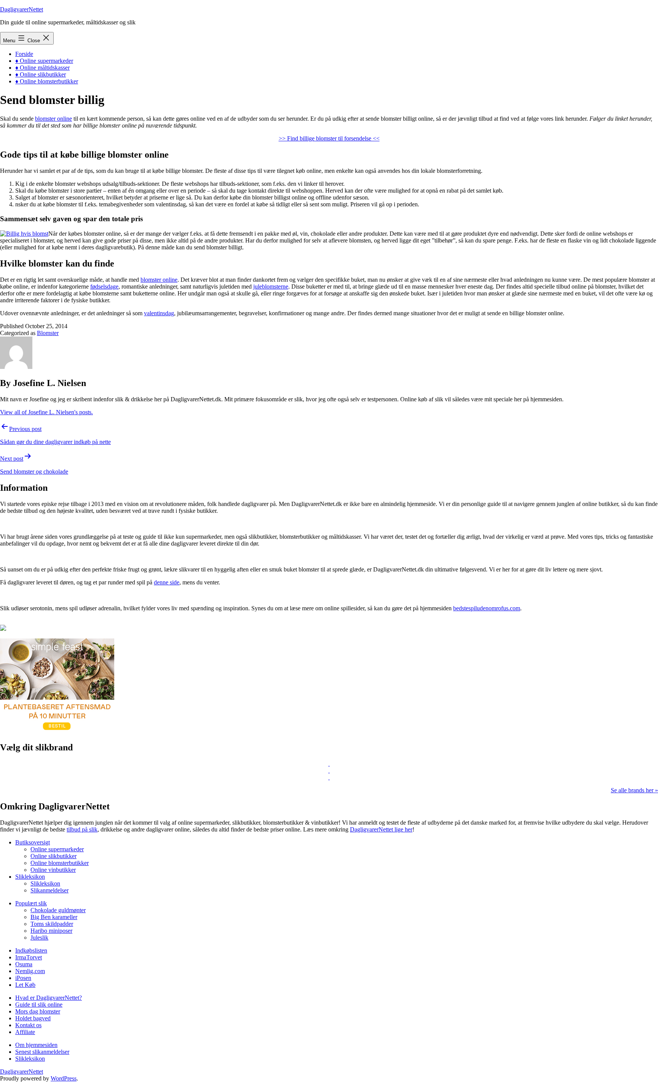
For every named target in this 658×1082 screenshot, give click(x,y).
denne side (166, 582)
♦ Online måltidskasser (42, 67)
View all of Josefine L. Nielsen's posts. (46, 412)
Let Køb (25, 984)
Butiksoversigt (32, 842)
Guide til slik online (38, 1004)
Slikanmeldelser (49, 890)
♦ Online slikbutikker (40, 74)
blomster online (53, 118)
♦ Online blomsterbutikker (46, 81)
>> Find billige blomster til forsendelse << (329, 138)
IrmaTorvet (28, 957)
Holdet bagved (33, 1018)
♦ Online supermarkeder (44, 60)
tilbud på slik (82, 829)
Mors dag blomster (37, 1011)
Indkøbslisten (31, 950)
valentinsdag (159, 313)
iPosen (23, 978)
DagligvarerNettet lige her (381, 829)
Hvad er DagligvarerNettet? (48, 997)
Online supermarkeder (57, 849)
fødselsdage (104, 286)
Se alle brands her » (634, 790)
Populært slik (31, 903)
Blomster (48, 333)
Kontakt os (28, 1025)
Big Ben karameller (53, 917)
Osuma (23, 964)
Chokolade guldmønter (58, 910)
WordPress (64, 1078)
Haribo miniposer (51, 930)
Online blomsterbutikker (59, 863)
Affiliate (25, 1032)
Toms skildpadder (51, 924)
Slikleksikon (30, 876)
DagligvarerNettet (21, 9)
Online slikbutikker (53, 856)
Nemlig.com (30, 971)
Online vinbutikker (53, 870)
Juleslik (39, 937)
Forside (24, 54)
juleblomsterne (270, 286)
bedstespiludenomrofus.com (486, 608)
